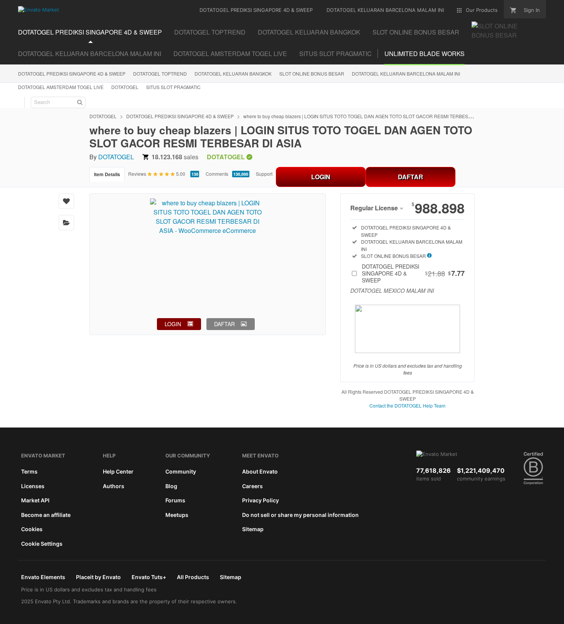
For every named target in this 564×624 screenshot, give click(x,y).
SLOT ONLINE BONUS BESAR (311, 73)
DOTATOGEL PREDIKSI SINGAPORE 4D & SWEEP (71, 73)
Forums (175, 500)
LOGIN (320, 176)
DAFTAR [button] (224, 324)
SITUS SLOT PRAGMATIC (335, 53)
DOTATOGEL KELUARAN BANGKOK (233, 73)
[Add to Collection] (66, 222)
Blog (171, 486)
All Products (193, 577)
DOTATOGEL (125, 87)
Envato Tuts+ (149, 577)
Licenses (33, 486)
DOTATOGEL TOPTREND (160, 73)
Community (180, 471)
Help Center (118, 471)
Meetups (176, 515)
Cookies (32, 529)
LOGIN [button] (173, 324)
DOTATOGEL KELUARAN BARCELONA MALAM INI (89, 53)
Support (264, 173)
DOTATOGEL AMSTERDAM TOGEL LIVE (230, 53)
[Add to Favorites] (66, 201)
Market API (35, 500)
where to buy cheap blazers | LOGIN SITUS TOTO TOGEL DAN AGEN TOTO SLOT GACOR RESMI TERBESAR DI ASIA (367, 116)
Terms (29, 471)
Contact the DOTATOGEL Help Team (407, 405)
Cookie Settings (42, 543)
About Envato (260, 471)
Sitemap (253, 529)
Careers (252, 486)
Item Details (107, 174)
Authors (113, 486)
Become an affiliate (46, 515)
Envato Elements (43, 577)
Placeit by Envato (98, 577)
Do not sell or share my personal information (300, 515)
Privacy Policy (260, 500)
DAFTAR (410, 176)
